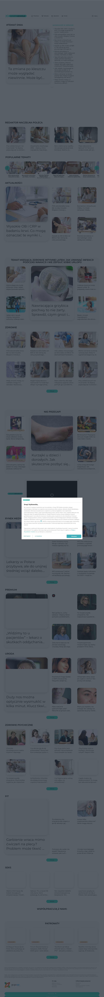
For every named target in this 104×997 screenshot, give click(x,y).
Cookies (33, 531)
